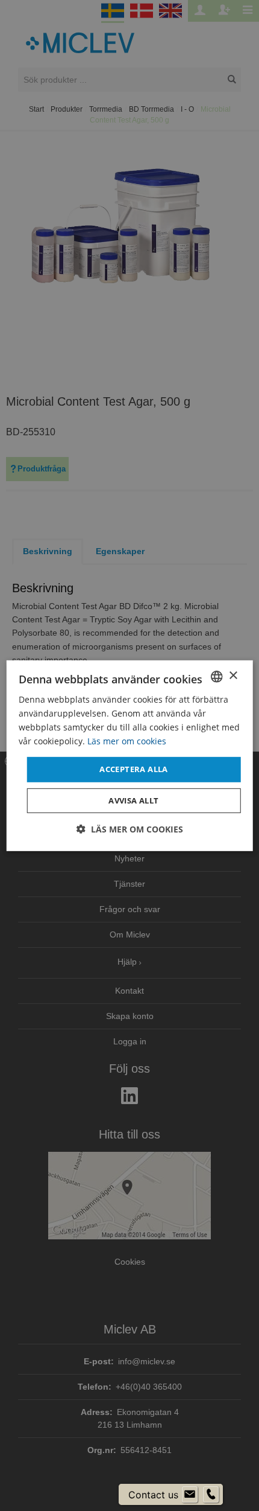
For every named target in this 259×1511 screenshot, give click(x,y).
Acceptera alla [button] (133, 769)
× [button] (232, 675)
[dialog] (130, 755)
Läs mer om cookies (126, 741)
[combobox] (216, 676)
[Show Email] (190, 1494)
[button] (129, 829)
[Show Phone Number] (211, 1494)
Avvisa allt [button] (133, 800)
